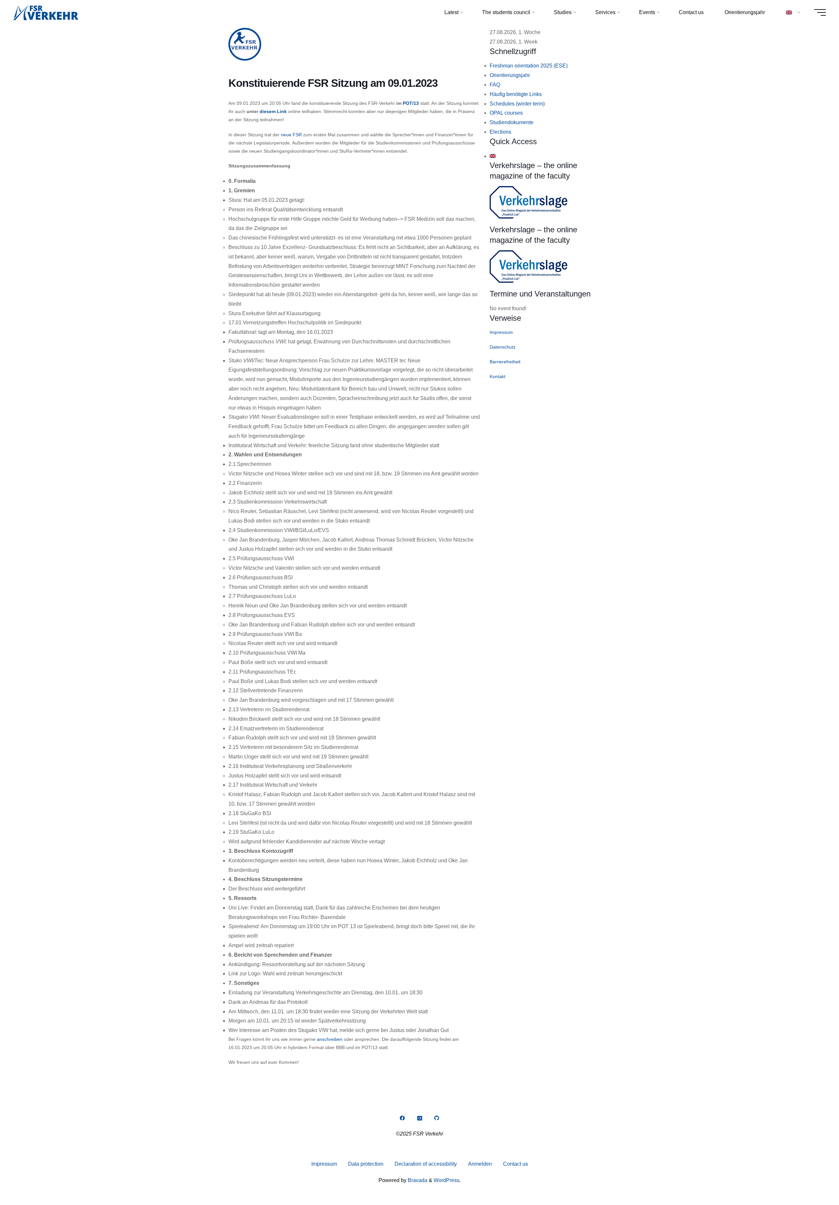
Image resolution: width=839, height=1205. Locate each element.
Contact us (515, 1164)
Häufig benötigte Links (516, 94)
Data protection (365, 1164)
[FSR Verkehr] (45, 12)
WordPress (446, 1180)
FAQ (495, 84)
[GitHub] (437, 1118)
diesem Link (273, 111)
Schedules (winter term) (517, 103)
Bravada (416, 1180)
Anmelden (480, 1164)
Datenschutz (503, 347)
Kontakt (497, 376)
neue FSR (291, 134)
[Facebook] (402, 1118)
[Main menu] (820, 12)
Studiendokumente (512, 122)
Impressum (501, 332)
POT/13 (411, 103)
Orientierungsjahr (510, 75)
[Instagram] (419, 1118)
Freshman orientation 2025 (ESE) (529, 65)
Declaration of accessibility (426, 1164)
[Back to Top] (813, 1179)
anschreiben (329, 1039)
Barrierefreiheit (505, 361)
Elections (500, 132)
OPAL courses (506, 113)
